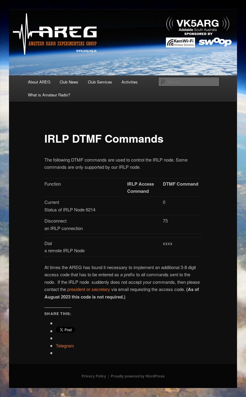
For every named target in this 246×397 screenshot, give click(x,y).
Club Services (100, 82)
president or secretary (88, 289)
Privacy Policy (94, 376)
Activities (130, 82)
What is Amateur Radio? (49, 95)
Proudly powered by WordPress (138, 376)
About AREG (39, 82)
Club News (69, 82)
